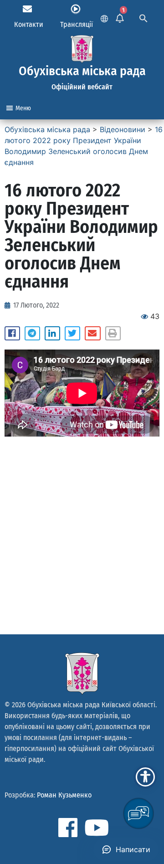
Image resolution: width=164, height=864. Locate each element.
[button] (12, 333)
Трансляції (76, 24)
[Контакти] (27, 9)
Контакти (28, 24)
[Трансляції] (75, 9)
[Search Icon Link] (143, 17)
